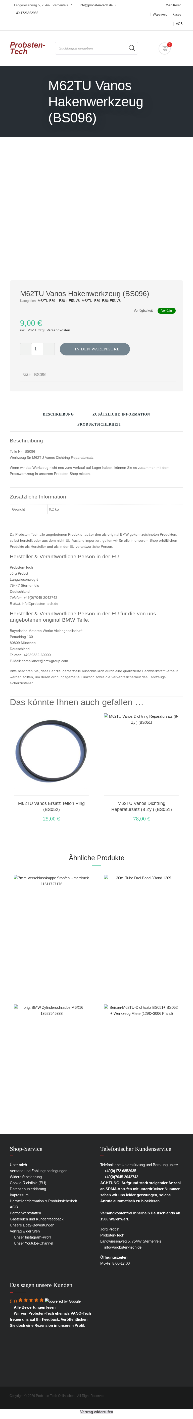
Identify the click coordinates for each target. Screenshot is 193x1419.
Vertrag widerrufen (25, 1231)
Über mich (18, 1165)
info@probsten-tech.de (96, 5)
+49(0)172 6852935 (119, 1171)
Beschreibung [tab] (58, 414)
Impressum (19, 1195)
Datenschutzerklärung (28, 1189)
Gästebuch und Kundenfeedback (37, 1219)
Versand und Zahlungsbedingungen (38, 1171)
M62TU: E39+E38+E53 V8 (101, 301)
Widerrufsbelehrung (26, 1177)
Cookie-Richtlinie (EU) (28, 1183)
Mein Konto (173, 5)
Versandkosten (58, 330)
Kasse (176, 14)
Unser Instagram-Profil (32, 1237)
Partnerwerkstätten (25, 1213)
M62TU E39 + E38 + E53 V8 (59, 301)
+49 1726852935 (26, 13)
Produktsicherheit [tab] (99, 424)
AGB (179, 24)
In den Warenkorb (97, 349)
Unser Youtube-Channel (33, 1243)
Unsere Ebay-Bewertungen (32, 1225)
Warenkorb (160, 14)
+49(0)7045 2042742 (120, 1177)
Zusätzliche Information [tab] (121, 414)
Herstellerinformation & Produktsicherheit (43, 1201)
